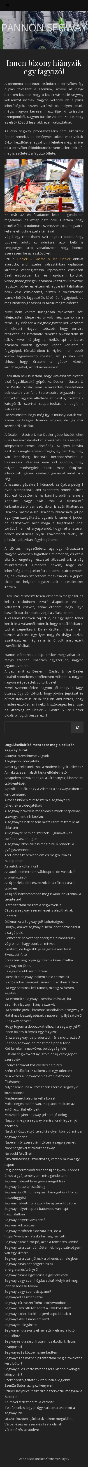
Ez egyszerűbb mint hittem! (26, 971)
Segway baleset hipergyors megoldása (35, 1181)
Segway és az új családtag (25, 1186)
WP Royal (61, 1459)
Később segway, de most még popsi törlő (37, 1043)
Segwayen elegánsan (21, 1324)
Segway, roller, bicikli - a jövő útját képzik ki (38, 1313)
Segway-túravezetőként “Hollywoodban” (36, 1302)
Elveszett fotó (16, 954)
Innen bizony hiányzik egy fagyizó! (31, 1031)
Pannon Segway (44, 27)
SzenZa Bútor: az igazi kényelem (29, 1385)
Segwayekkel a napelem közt (27, 1319)
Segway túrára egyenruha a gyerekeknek (36, 1275)
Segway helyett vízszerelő (25, 1219)
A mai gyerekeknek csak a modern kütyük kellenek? (44, 766)
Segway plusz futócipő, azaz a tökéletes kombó (41, 1241)
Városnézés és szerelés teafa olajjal (33, 1424)
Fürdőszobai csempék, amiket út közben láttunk (41, 982)
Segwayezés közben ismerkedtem (31, 1352)
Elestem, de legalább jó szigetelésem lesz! (38, 949)
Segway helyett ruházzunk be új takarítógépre (40, 1203)
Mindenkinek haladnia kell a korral (30, 1098)
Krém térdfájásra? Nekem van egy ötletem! (38, 1070)
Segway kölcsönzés (20, 1225)
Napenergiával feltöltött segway (30, 1148)
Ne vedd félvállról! (18, 1153)
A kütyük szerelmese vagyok (27, 755)
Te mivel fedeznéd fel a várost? (29, 1402)
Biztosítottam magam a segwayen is (33, 905)
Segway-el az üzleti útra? (24, 1297)
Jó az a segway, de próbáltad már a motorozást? (42, 1037)
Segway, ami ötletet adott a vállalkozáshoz (38, 1308)
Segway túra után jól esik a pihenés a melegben (41, 1258)
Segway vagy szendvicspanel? (28, 1291)
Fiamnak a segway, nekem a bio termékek (37, 976)
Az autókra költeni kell (21, 866)
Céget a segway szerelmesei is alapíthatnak (39, 910)
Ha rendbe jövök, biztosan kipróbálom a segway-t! (44, 1009)
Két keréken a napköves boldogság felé (35, 1048)
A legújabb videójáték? (22, 761)
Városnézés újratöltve (22, 1429)
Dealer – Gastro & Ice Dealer (44, 259)
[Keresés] (77, 727)
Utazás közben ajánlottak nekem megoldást (39, 1418)
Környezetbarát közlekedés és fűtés (33, 1065)
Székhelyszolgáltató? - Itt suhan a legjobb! (37, 1380)
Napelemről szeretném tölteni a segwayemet (40, 1142)
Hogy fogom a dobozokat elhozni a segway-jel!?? (43, 1026)
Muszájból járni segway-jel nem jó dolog (36, 1114)
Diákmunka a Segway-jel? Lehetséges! (34, 921)
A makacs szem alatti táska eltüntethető (36, 772)
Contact (10, 916)
